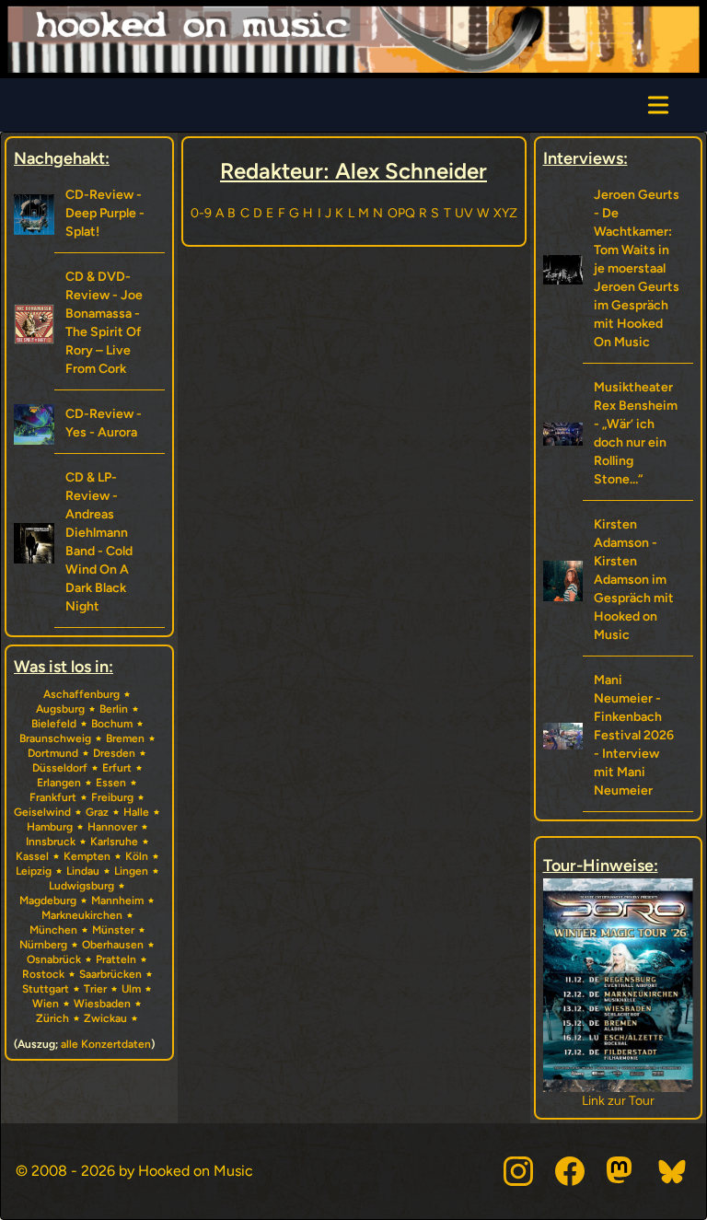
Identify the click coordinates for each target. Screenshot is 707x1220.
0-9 (201, 213)
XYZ (505, 213)
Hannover (112, 826)
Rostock (43, 974)
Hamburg (50, 826)
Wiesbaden (102, 1003)
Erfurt (117, 767)
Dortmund (53, 753)
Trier (95, 988)
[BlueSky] (673, 1171)
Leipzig (34, 871)
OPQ (401, 213)
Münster (113, 930)
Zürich (52, 1018)
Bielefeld (53, 723)
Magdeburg (47, 900)
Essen (111, 782)
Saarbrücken (110, 974)
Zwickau (105, 1018)
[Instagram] (518, 1171)
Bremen (125, 738)
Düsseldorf (59, 767)
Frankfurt (52, 797)
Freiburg (112, 797)
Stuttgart (45, 988)
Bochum (112, 723)
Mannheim (117, 900)
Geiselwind (42, 812)
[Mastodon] (621, 1171)
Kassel (32, 856)
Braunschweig (55, 738)
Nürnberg (43, 944)
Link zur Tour (610, 1101)
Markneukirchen (81, 915)
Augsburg (60, 709)
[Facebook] (569, 1171)
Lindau (82, 871)
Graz (97, 812)
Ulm (131, 988)
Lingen (131, 871)
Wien (45, 1003)
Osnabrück (54, 959)
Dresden (114, 753)
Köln (136, 856)
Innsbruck (50, 841)
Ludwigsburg (81, 885)
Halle (136, 812)
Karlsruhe (114, 841)
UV (464, 213)
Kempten (87, 856)
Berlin (113, 709)
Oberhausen (113, 944)
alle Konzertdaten (106, 1044)
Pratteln (116, 959)
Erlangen (59, 782)
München (53, 930)
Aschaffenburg (81, 694)
